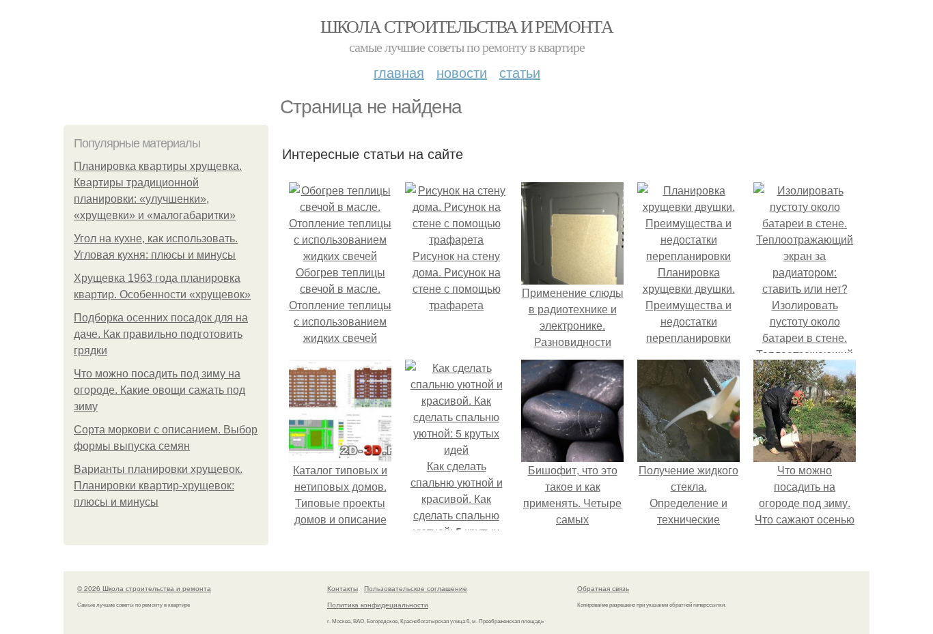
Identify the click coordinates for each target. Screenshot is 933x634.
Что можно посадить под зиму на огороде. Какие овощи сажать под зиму (159, 390)
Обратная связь (603, 588)
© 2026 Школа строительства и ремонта (144, 588)
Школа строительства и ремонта (466, 26)
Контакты (342, 588)
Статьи (519, 72)
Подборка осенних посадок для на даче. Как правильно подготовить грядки (161, 334)
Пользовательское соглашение (415, 588)
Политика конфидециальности (377, 604)
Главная (399, 72)
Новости (461, 72)
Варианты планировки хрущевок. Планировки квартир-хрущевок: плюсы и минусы (158, 485)
